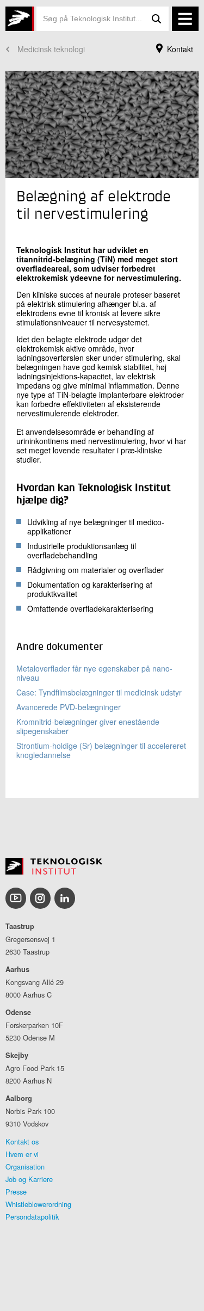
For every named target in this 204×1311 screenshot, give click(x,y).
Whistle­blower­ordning (38, 1204)
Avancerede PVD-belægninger (68, 706)
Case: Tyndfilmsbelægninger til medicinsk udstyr (99, 692)
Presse (16, 1191)
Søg (157, 19)
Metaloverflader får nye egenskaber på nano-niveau (94, 673)
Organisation (25, 1166)
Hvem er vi (22, 1154)
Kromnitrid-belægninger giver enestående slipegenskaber (87, 726)
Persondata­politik (32, 1216)
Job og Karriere (29, 1179)
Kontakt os (22, 1141)
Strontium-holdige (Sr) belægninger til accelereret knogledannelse (101, 750)
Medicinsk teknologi (51, 49)
